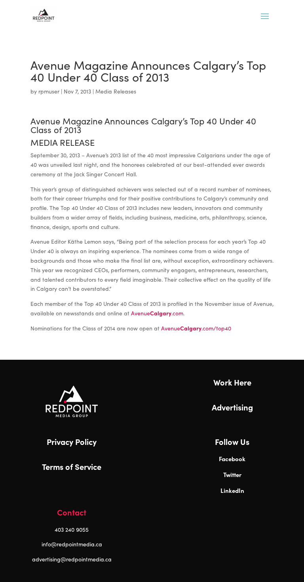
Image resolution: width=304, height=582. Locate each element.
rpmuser (48, 91)
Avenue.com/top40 (196, 328)
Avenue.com (157, 313)
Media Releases (115, 91)
